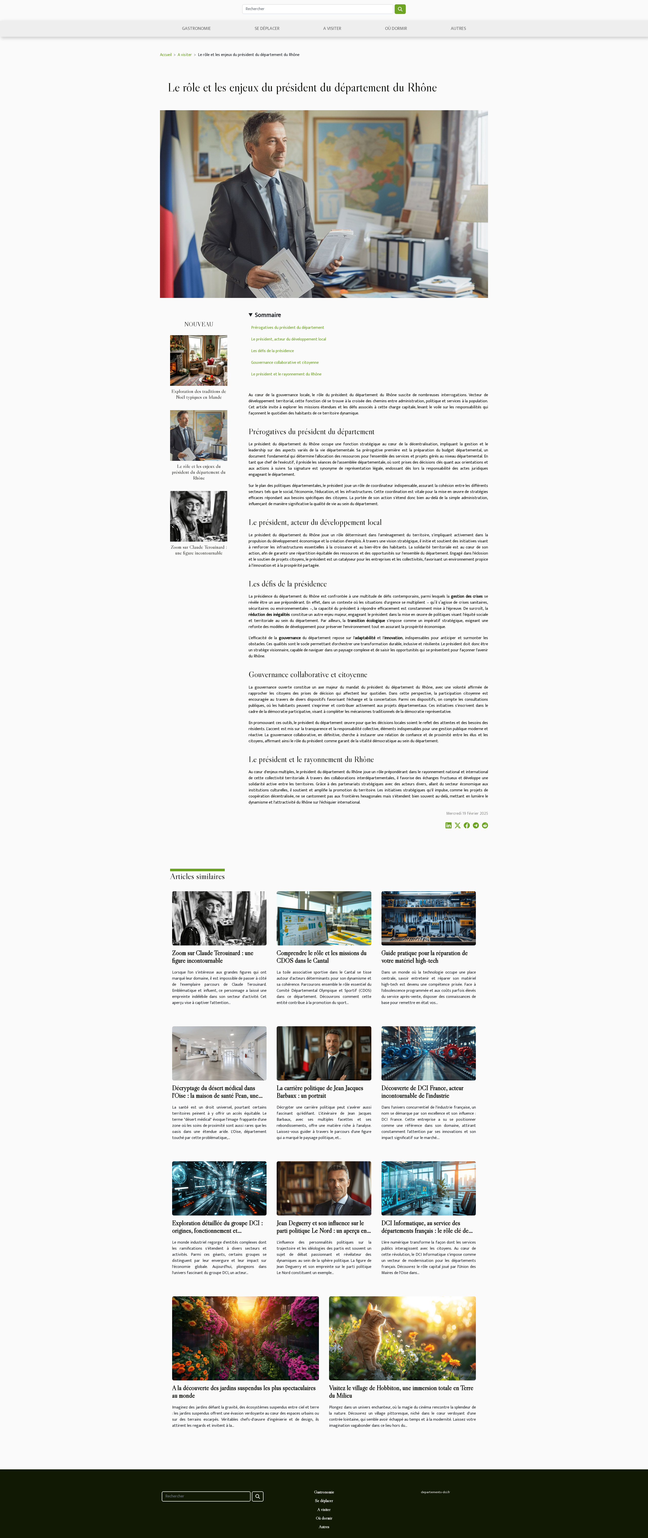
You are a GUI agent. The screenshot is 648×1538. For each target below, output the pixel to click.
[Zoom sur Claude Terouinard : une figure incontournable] (198, 516)
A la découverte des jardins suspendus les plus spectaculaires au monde (244, 1391)
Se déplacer (267, 28)
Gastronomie (196, 28)
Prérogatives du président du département (287, 327)
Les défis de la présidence (272, 351)
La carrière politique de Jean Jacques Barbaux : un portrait (320, 1091)
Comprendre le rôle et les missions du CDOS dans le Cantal (322, 956)
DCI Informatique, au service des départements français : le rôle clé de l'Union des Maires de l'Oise (425, 1230)
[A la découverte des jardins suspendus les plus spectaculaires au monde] (245, 1338)
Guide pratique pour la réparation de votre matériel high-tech (424, 956)
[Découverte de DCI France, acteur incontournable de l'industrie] (428, 1053)
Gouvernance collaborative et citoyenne (285, 362)
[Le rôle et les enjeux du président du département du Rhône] (198, 435)
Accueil (166, 54)
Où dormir (396, 28)
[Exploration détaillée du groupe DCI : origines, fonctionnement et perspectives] (219, 1188)
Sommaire (268, 315)
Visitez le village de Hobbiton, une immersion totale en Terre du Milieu (401, 1391)
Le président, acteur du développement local (288, 339)
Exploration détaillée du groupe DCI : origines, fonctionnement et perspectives (217, 1230)
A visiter (332, 28)
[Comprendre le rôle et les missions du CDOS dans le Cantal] (324, 918)
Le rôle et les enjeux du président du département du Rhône (199, 472)
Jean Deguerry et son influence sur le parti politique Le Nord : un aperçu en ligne (322, 1230)
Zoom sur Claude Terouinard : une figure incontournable (199, 550)
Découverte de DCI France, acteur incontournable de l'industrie (422, 1091)
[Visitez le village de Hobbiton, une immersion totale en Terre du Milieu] (402, 1338)
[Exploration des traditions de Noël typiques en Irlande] (198, 360)
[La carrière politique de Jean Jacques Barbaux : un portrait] (324, 1053)
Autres (458, 28)
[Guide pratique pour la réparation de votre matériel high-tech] (428, 918)
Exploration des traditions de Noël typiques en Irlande (198, 394)
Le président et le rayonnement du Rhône (286, 374)
